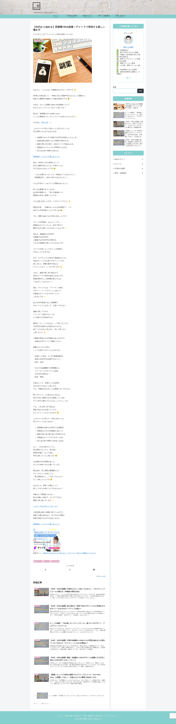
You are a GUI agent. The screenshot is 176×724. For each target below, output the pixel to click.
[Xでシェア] (45, 570)
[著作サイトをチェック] (127, 78)
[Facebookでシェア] (70, 570)
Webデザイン (38, 561)
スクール (47, 561)
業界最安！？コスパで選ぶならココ (46, 157)
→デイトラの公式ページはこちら (45, 506)
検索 (114, 87)
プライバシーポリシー (110, 716)
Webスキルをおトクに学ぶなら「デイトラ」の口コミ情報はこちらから (69, 553)
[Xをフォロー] (129, 78)
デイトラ (44, 122)
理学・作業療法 (88, 716)
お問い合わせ (98, 716)
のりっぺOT (128, 47)
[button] (94, 570)
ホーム (61, 716)
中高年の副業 (55, 561)
